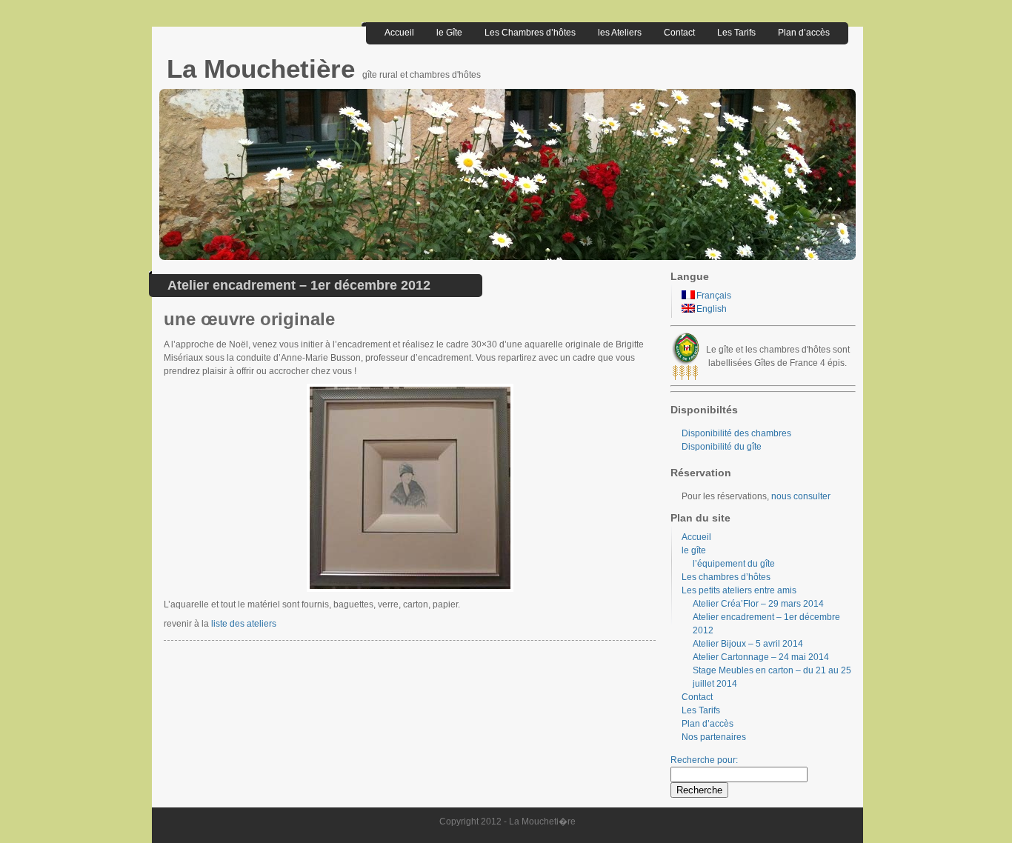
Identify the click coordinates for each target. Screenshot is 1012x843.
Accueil (399, 32)
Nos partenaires (714, 737)
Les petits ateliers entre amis (739, 590)
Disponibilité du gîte (722, 447)
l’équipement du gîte (734, 564)
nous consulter (800, 496)
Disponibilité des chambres (736, 433)
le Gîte (449, 32)
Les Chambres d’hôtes (530, 32)
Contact (679, 32)
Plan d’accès (804, 32)
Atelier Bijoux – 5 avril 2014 (748, 644)
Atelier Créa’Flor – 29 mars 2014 (758, 604)
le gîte (694, 550)
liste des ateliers (243, 624)
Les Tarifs (736, 32)
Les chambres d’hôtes (726, 577)
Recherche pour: (704, 760)
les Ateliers (620, 32)
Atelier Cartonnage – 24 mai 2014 (761, 657)
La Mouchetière (264, 68)
